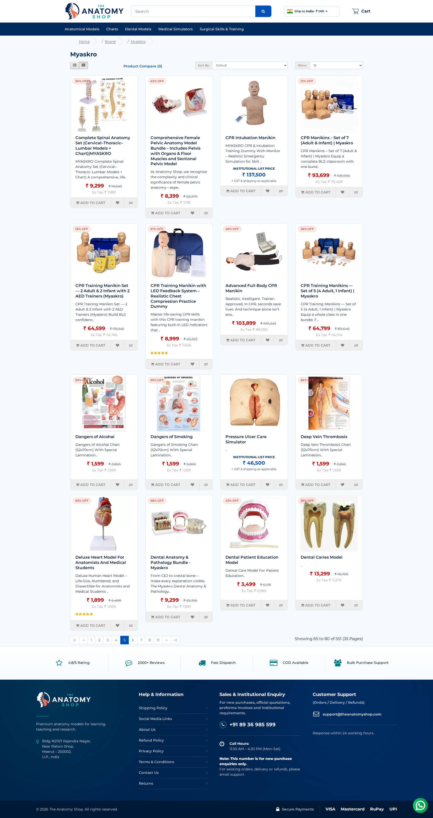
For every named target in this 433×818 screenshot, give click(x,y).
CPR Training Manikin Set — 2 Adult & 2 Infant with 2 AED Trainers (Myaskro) (102, 290)
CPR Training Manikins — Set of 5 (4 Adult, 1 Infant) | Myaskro (327, 290)
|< (74, 640)
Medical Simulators (175, 29)
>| (175, 640)
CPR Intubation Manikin (250, 137)
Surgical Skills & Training (222, 29)
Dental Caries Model (322, 557)
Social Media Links (155, 719)
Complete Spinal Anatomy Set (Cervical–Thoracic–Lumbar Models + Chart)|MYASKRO (102, 145)
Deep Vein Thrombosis (324, 436)
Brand (110, 41)
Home (84, 41)
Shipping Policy (153, 708)
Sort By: (204, 65)
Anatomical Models (82, 29)
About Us (147, 729)
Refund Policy (151, 740)
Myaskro (138, 41)
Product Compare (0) (143, 66)
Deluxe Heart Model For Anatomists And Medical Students (100, 562)
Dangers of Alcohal (95, 436)
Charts (112, 29)
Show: (302, 65)
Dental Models (138, 29)
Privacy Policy (151, 751)
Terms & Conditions (156, 762)
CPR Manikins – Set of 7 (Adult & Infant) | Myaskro (327, 140)
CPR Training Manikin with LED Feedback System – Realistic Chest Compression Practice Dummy (178, 296)
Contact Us (149, 772)
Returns (146, 783)
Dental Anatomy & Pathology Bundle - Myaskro (170, 562)
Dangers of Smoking (172, 436)
